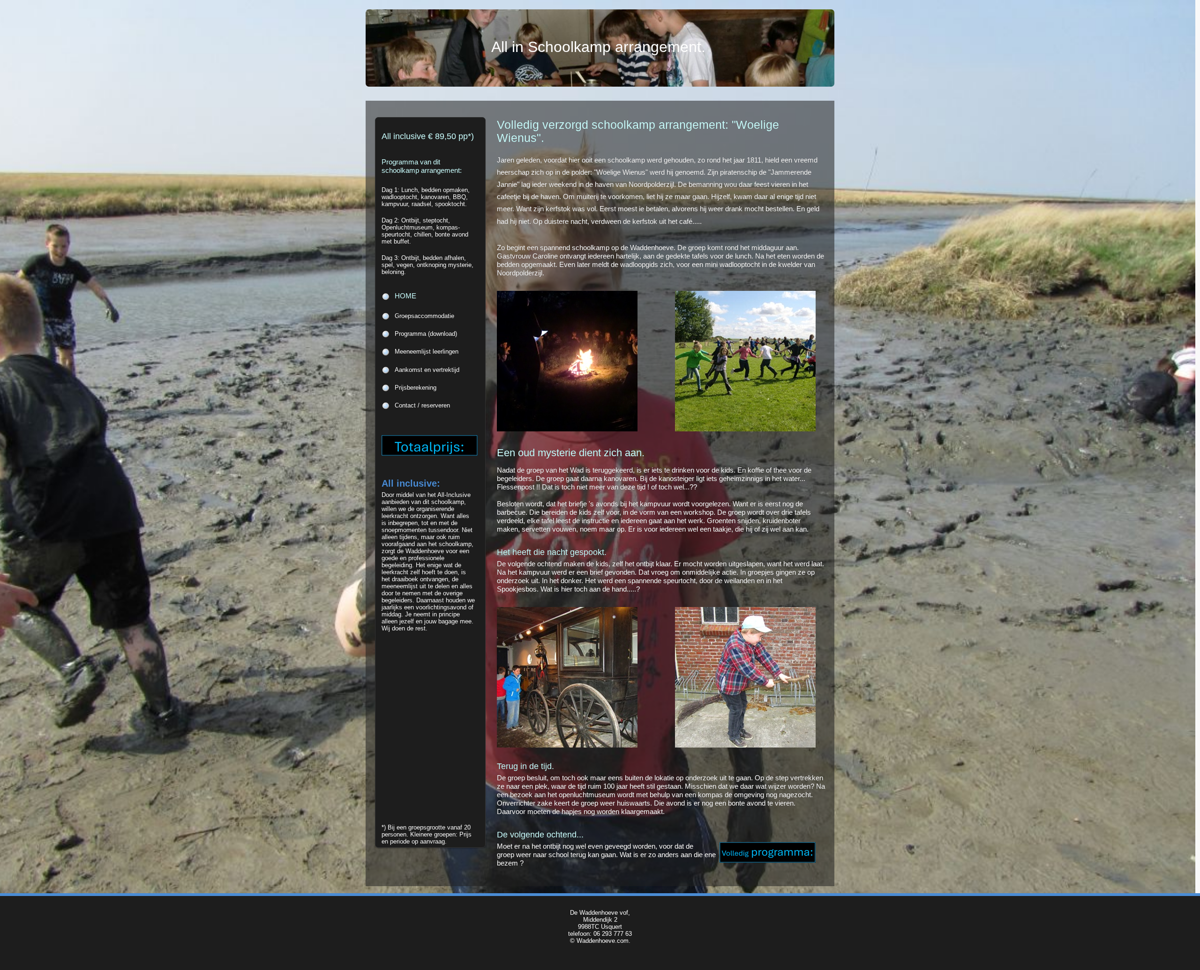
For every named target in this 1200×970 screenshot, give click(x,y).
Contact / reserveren (422, 405)
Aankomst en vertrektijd (427, 369)
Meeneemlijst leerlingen (426, 351)
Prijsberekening (415, 387)
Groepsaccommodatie (424, 315)
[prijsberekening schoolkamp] (434, 453)
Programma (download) (426, 333)
